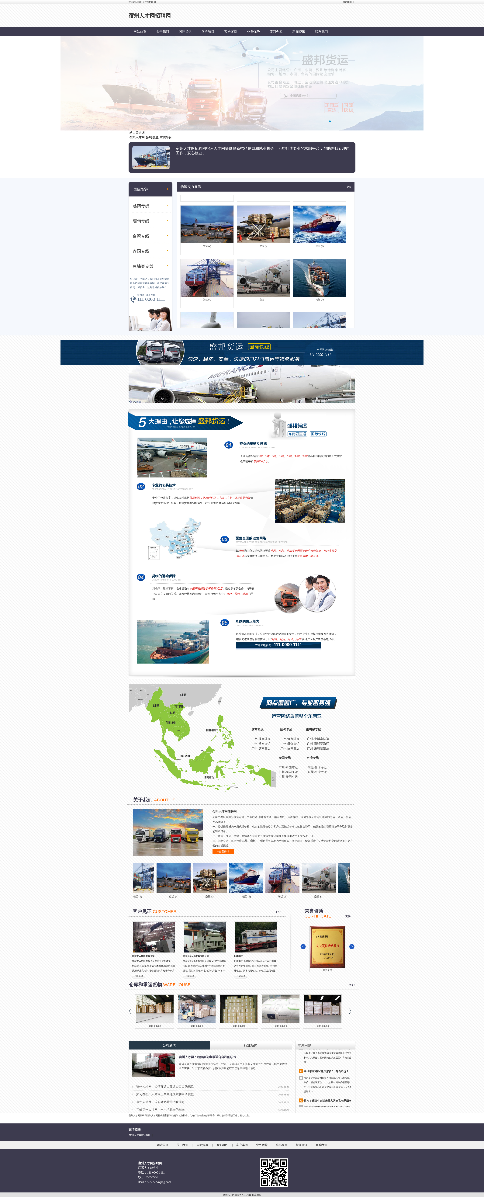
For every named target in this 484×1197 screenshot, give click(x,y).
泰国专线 (141, 251)
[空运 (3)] (147, 878)
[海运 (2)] (328, 878)
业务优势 (253, 31)
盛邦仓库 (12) (154, 1026)
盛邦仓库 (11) (196, 1026)
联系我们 (321, 31)
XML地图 (246, 1194)
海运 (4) (320, 321)
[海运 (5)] (183, 878)
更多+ (350, 187)
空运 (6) (207, 321)
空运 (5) (263, 321)
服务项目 (208, 31)
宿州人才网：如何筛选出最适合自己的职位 (207, 1057)
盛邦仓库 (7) (322, 1026)
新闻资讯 (298, 31)
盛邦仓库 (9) (239, 1026)
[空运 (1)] (255, 878)
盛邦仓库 (276, 31)
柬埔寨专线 (143, 266)
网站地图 (347, 2)
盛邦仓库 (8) (281, 1026)
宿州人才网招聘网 (139, 1135)
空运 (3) (263, 214)
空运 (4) (207, 214)
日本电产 (238, 956)
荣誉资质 (327, 970)
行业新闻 (251, 1045)
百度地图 (256, 1194)
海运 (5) (320, 214)
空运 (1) (263, 267)
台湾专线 (141, 236)
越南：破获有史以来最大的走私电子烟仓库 (329, 1068)
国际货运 (185, 31)
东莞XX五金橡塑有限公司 (196, 956)
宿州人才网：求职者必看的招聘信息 (160, 1102)
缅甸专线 (141, 221)
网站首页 (139, 31)
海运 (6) (320, 267)
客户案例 (230, 31)
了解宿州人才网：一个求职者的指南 (160, 1109)
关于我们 (162, 31)
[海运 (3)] (219, 878)
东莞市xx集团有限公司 (143, 956)
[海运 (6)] (292, 878)
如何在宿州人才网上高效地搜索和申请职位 (165, 1094)
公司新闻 (169, 1045)
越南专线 (141, 205)
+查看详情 (223, 851)
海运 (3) (207, 267)
